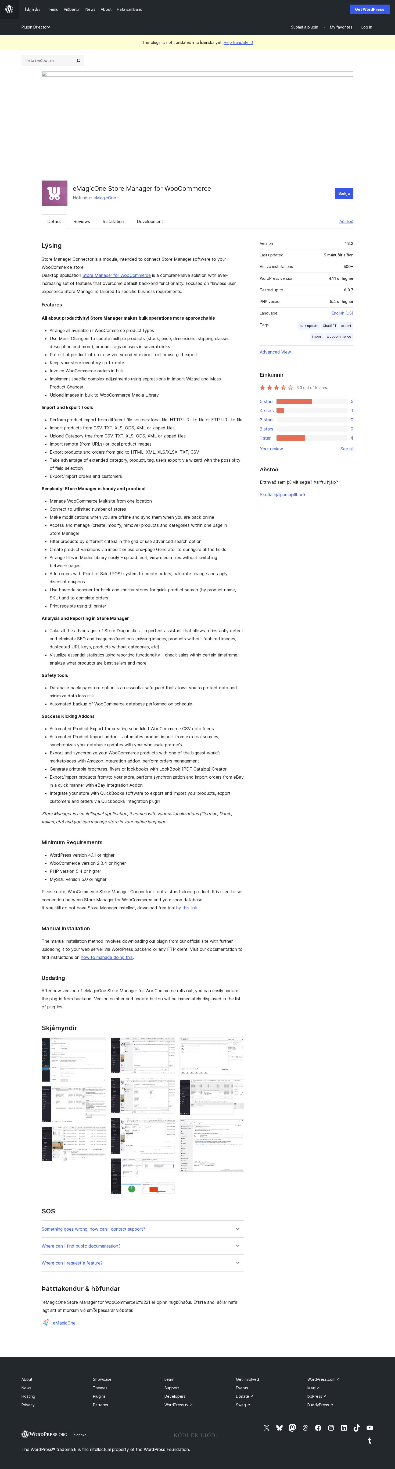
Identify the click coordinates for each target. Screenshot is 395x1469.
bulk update (309, 326)
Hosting (28, 1396)
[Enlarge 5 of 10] (168, 1085)
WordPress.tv (178, 1405)
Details (54, 221)
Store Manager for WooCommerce (116, 275)
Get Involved (247, 1379)
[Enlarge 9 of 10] (237, 1086)
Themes (100, 1388)
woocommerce (339, 336)
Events (242, 1388)
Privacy (28, 1405)
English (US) (342, 313)
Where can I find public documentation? (81, 1246)
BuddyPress (320, 1405)
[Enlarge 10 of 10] (237, 1126)
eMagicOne (105, 197)
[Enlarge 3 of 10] (99, 1133)
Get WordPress (370, 9)
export (346, 326)
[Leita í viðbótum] (78, 60)
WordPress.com (323, 1379)
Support (171, 1388)
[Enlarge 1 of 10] (99, 1044)
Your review (271, 448)
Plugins (99, 1396)
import (317, 336)
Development (150, 221)
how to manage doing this (107, 957)
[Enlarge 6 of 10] (168, 1125)
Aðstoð (346, 221)
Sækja (344, 193)
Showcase (102, 1379)
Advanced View (275, 352)
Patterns (100, 1405)
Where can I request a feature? (72, 1263)
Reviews (81, 221)
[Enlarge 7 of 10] (168, 1165)
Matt (313, 1388)
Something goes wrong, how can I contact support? (93, 1229)
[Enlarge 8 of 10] (237, 1044)
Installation (113, 221)
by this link (186, 907)
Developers (174, 1396)
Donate (245, 1396)
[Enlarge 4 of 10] (168, 1044)
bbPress (317, 1396)
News (26, 1388)
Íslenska (80, 1435)
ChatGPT (329, 326)
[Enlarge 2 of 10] (99, 1093)
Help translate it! (238, 42)
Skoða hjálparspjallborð (282, 494)
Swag (243, 1405)
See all (346, 448)
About (26, 1379)
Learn (169, 1379)
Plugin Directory (35, 27)
